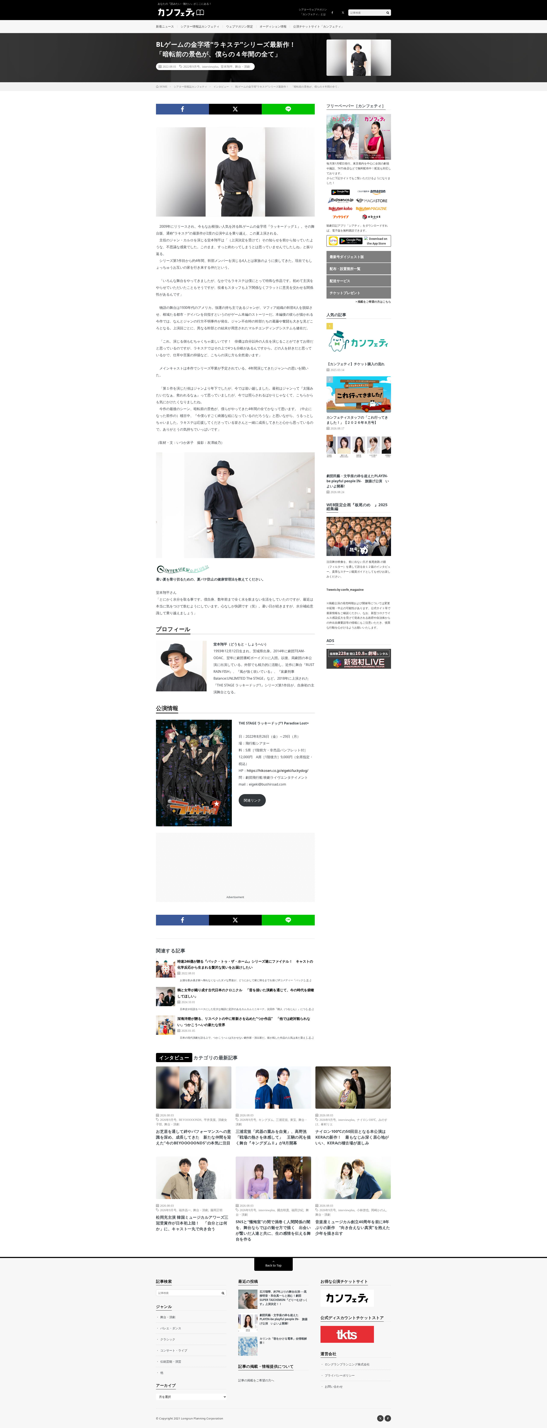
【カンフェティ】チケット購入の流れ (355, 364)
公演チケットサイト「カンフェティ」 (318, 26)
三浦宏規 (282, 1119)
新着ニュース (165, 26)
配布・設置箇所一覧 (345, 268)
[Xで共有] (235, 109)
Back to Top (273, 1265)
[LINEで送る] (288, 109)
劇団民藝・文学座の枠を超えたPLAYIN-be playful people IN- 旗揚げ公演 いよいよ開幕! (357, 481)
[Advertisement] (235, 863)
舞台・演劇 (242, 66)
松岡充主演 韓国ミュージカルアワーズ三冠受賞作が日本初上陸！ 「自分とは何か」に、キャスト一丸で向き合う (192, 1223)
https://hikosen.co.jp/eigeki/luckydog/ (277, 770)
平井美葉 (210, 1119)
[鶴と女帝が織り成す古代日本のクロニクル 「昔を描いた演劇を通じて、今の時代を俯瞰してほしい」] (165, 996)
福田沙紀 (297, 1209)
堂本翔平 (227, 66)
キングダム (266, 1119)
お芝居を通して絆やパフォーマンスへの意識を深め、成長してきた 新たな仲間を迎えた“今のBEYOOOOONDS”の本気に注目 (193, 1137)
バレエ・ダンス (170, 1328)
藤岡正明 (216, 1209)
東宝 (293, 1119)
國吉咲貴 (283, 1209)
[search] (388, 12)
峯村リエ (327, 1124)
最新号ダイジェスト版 (347, 256)
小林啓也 (363, 1209)
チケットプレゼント (345, 292)
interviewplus (210, 66)
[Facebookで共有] (182, 109)
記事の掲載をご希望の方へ (256, 1380)
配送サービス (340, 281)
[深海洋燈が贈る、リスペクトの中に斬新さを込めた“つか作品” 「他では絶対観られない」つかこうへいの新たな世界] (165, 1025)
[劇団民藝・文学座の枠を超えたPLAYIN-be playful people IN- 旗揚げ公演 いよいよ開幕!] (247, 1322)
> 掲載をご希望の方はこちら (373, 301)
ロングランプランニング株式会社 (347, 1364)
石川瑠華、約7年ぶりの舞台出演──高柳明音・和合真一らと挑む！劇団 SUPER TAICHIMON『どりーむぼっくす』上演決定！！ (284, 1298)
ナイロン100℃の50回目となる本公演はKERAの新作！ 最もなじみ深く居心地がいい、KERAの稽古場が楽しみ (352, 1137)
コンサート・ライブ (173, 1350)
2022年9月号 (191, 66)
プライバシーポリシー (340, 1375)
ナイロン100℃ (366, 1119)
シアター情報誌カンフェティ (200, 26)
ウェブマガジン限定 (239, 26)
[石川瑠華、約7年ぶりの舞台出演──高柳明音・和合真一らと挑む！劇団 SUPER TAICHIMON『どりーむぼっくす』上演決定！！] (247, 1299)
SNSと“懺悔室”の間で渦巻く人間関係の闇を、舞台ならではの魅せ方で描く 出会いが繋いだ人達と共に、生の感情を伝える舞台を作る (273, 1230)
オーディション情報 (273, 26)
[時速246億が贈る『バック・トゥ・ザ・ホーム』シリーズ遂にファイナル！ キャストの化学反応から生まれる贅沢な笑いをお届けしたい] (165, 968)
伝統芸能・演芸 (170, 1361)
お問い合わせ (334, 1386)
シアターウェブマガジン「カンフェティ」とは (313, 12)
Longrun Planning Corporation (202, 1418)
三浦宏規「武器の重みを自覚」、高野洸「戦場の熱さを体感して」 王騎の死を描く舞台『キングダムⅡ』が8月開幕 (273, 1137)
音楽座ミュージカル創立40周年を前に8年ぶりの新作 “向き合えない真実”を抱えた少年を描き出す (352, 1227)
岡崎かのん (378, 1209)
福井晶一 (185, 1209)
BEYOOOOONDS (190, 1119)
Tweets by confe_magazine (345, 590)
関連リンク (252, 800)
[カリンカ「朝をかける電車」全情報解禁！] (247, 1346)
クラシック (167, 1339)
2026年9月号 (168, 1119)
